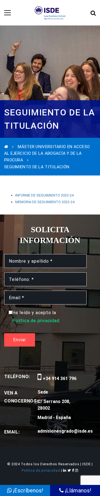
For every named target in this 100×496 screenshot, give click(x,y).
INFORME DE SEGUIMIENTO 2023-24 (44, 195)
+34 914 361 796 (59, 378)
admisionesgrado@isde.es (65, 431)
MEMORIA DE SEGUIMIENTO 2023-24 (44, 202)
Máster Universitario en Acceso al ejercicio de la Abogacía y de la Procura (47, 153)
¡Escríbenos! (27, 490)
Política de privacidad (41, 470)
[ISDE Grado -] (50, 13)
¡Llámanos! (77, 490)
